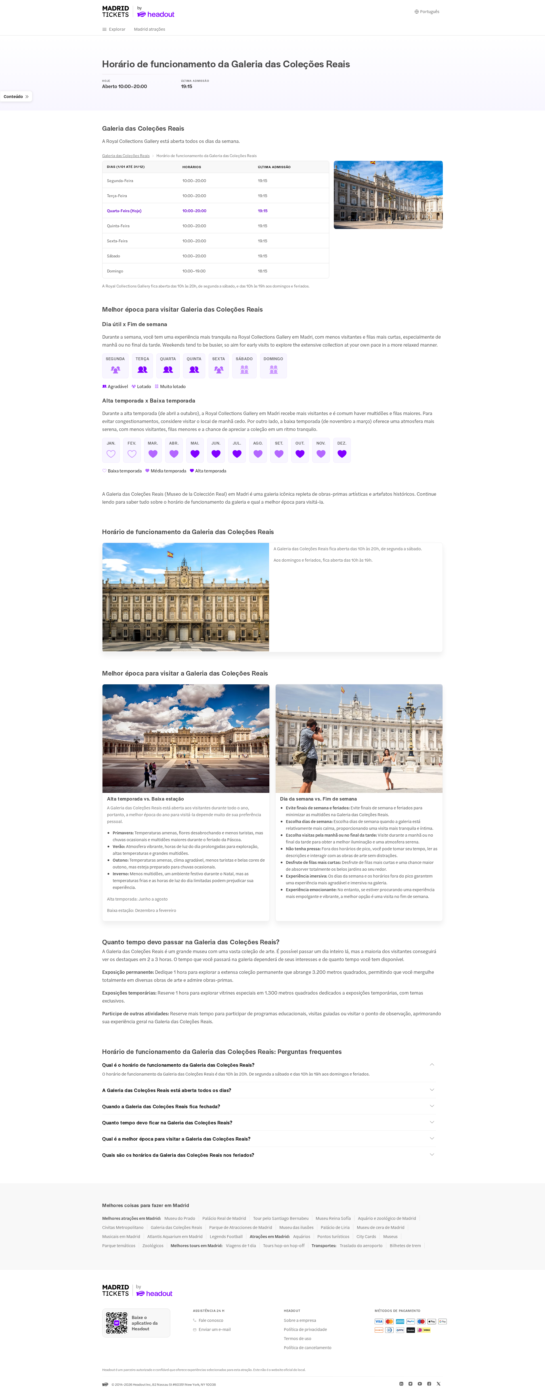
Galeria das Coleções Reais (126, 155)
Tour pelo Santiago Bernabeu (281, 1218)
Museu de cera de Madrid (380, 1227)
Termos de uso (297, 1338)
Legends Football (226, 1236)
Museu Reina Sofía (333, 1218)
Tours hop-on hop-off (284, 1245)
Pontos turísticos (333, 1236)
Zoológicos (153, 1245)
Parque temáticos (118, 1245)
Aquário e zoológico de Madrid (387, 1218)
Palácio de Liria (335, 1227)
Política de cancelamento (308, 1347)
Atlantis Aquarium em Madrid (175, 1236)
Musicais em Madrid (121, 1236)
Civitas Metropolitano (123, 1227)
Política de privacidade (305, 1329)
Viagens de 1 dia (241, 1245)
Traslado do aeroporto (361, 1245)
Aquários (301, 1236)
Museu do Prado (179, 1218)
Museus (390, 1236)
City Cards (366, 1236)
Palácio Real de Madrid (224, 1218)
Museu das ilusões (296, 1227)
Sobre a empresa (300, 1320)
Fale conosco (211, 1320)
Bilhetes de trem (405, 1245)
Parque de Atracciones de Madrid (240, 1227)
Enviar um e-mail (215, 1329)
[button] (269, 1064)
